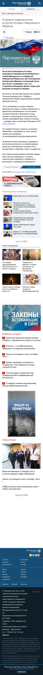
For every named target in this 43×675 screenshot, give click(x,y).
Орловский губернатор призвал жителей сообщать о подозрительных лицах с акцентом (21, 339)
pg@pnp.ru (5, 635)
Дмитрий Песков (30, 172)
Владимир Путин (18, 172)
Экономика (24, 559)
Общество (5, 562)
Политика (5, 559)
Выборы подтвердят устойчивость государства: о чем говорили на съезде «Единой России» (18, 364)
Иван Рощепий (10, 37)
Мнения (4, 574)
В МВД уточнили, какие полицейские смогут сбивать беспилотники (20, 487)
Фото (4, 572)
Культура (23, 564)
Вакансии (24, 584)
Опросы (23, 569)
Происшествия (6, 564)
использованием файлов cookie (21, 669)
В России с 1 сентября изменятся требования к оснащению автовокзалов (18, 347)
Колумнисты (6, 579)
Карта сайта (37, 591)
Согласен (21, 672)
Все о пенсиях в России (12, 13)
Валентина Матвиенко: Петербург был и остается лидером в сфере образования (18, 472)
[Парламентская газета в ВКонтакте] (33, 555)
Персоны (23, 572)
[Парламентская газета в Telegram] (36, 555)
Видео (4, 569)
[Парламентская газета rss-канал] (30, 555)
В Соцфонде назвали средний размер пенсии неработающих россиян (19, 384)
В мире (23, 562)
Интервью (24, 577)
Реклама (14, 584)
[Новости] (28, 32)
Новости (31, 9)
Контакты (5, 584)
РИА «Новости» (8, 124)
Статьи (11, 9)
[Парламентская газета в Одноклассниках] (38, 555)
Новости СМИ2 (21, 241)
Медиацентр (6, 577)
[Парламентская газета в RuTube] (41, 555)
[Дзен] (37, 32)
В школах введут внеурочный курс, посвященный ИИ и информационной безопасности (18, 375)
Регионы (23, 574)
